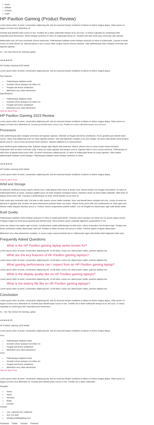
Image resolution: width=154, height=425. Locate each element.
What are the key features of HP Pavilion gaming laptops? (48, 255)
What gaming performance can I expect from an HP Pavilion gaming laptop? (61, 264)
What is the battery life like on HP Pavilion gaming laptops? (48, 283)
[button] (64, 245)
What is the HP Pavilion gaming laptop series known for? (47, 245)
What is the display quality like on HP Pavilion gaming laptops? (51, 274)
